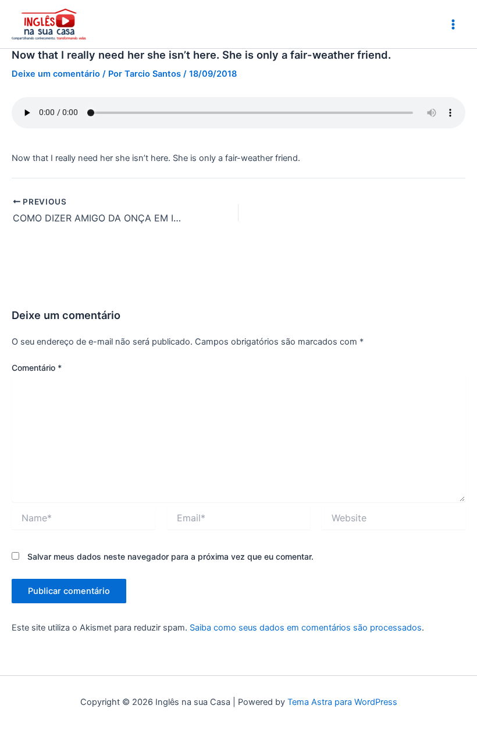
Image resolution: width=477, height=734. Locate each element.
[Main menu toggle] (453, 24)
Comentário (37, 368)
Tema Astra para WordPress (342, 702)
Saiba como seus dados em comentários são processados (306, 627)
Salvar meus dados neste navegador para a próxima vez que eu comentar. (170, 556)
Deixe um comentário (56, 74)
